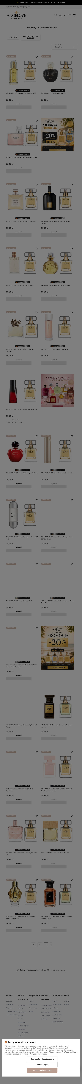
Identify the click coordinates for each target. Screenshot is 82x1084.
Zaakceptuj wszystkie (42, 1070)
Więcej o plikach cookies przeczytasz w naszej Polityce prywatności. (41, 1053)
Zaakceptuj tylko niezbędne (42, 1059)
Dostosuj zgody (42, 1064)
